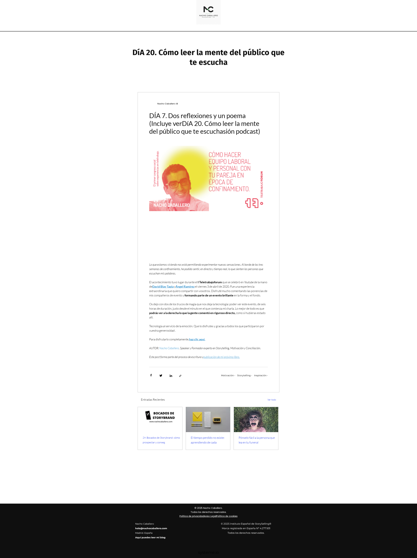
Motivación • (228, 375)
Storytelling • (244, 375)
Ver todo (271, 399)
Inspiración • (261, 375)
